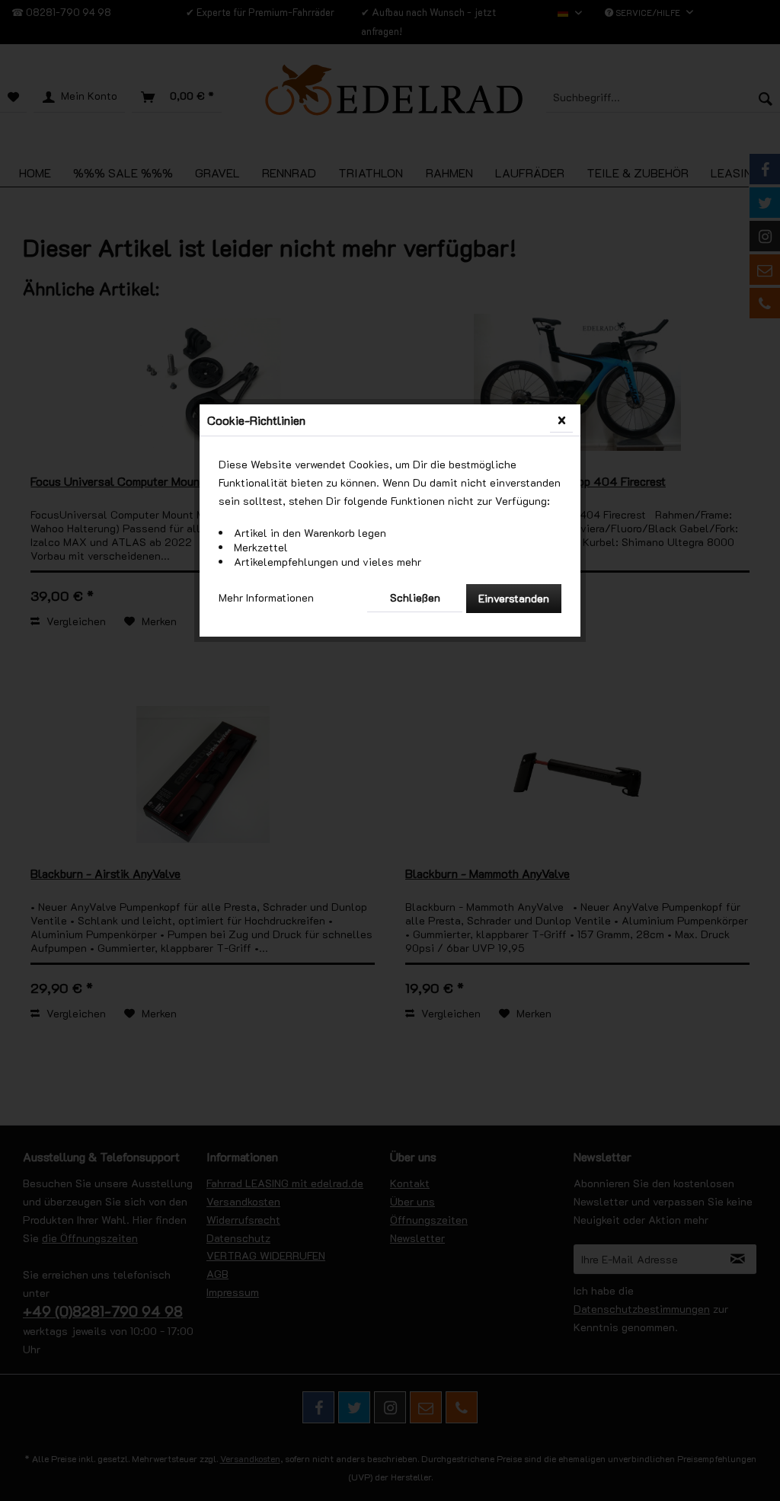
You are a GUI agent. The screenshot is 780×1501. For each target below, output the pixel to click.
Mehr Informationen (266, 597)
